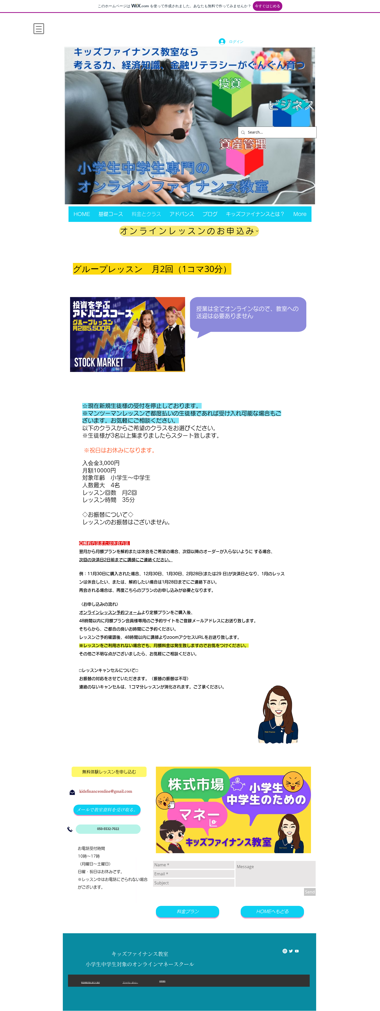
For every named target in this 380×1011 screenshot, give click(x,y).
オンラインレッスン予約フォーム (110, 612)
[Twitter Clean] (290, 951)
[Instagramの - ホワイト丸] (285, 951)
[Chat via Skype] (262, 952)
